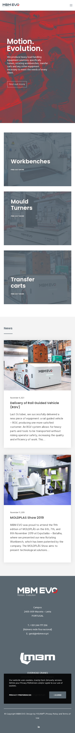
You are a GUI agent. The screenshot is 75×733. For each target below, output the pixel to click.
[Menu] (70, 5)
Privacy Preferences (20, 695)
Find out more (17, 84)
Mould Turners (21, 205)
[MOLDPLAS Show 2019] (37, 480)
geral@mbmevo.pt (39, 634)
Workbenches (30, 161)
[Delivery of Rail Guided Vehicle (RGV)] (37, 365)
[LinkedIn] (39, 727)
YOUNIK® (40, 714)
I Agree (57, 695)
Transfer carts (23, 282)
